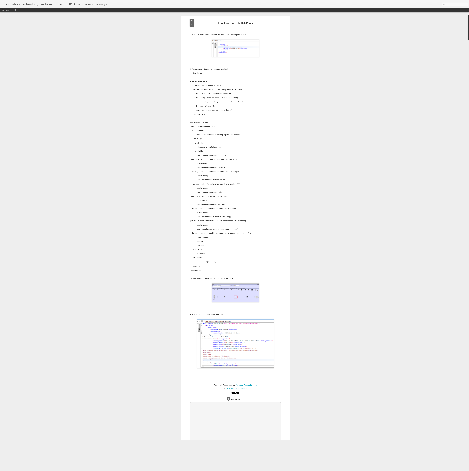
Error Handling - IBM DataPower (235, 23)
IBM (249, 388)
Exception (243, 388)
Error (237, 388)
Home (16, 10)
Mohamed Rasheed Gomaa (246, 385)
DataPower (230, 388)
